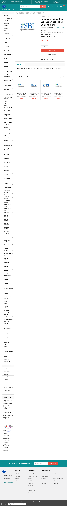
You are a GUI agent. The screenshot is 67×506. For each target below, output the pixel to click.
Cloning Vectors (7, 85)
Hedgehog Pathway (6, 173)
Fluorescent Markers (6, 155)
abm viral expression (8, 387)
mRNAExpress (7, 272)
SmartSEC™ (6, 330)
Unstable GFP (7, 354)
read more (5, 422)
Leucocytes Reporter (6, 228)
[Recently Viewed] (58, 6)
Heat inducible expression (7, 169)
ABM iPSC (6, 25)
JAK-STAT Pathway (6, 193)
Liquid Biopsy (6, 231)
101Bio (5, 382)
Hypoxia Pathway (7, 187)
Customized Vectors (6, 104)
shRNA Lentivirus (7, 328)
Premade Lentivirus (6, 307)
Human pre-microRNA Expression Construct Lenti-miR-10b (34, 93)
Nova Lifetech (7, 371)
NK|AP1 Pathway (7, 275)
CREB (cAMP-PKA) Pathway (8, 98)
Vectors (5, 356)
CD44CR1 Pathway (8, 71)
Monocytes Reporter (6, 269)
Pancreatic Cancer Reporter (8, 282)
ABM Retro (6, 30)
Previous (60, 77)
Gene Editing (6, 158)
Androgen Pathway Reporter (8, 43)
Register (52, 6)
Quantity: (43, 43)
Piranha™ (6, 298)
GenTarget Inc (7, 390)
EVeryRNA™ (6, 124)
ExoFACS (6, 127)
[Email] (45, 59)
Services (6, 325)
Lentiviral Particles (6, 220)
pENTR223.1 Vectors (8, 288)
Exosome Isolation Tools (8, 134)
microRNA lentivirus (8, 253)
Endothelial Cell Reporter (7, 115)
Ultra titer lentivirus (8, 351)
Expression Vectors (8, 145)
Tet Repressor (7, 349)
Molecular (6, 266)
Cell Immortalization (7, 79)
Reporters (6, 316)
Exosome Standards (8, 137)
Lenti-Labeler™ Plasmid (7, 205)
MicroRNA (6, 250)
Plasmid (5, 301)
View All (5, 393)
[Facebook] (42, 59)
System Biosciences (8, 376)
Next (63, 77)
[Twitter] (50, 59)
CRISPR (5, 101)
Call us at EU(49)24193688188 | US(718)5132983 (8, 482)
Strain (5, 340)
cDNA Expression (7, 74)
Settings (5, 504)
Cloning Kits (6, 83)
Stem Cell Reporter (6, 334)
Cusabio (5, 368)
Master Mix (6, 244)
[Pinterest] (53, 59)
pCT (4, 286)
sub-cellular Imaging (6, 343)
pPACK (5, 303)
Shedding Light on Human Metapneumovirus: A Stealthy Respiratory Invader (8, 404)
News (21, 9)
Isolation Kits (7, 190)
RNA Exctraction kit (8, 319)
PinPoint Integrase (8, 296)
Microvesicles (7, 255)
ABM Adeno (6, 23)
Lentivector (6, 212)
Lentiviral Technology (6, 224)
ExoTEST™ (6, 142)
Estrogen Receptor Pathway (8, 121)
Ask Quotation (6, 9)
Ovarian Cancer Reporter (7, 278)
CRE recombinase (8, 94)
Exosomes (6, 140)
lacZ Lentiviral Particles (7, 201)
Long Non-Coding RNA (7, 234)
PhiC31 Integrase (7, 291)
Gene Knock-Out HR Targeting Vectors (8, 161)
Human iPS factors (6, 184)
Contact (14, 9)
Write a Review (60, 27)
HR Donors (6, 181)
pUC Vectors (6, 310)
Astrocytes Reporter (6, 51)
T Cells (5, 346)
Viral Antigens (7, 359)
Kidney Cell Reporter (6, 197)
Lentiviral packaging (6, 216)
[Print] (47, 59)
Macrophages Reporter (7, 241)
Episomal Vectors (8, 118)
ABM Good (6, 379)
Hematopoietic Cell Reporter (7, 177)
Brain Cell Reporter (6, 65)
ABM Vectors (6, 33)
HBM (5, 385)
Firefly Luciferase (8, 152)
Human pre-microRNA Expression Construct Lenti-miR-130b (21, 93)
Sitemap (18, 480)
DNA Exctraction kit (8, 107)
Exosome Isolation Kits (8, 130)
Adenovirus (6, 35)
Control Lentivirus (8, 92)
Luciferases (6, 237)
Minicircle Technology (6, 259)
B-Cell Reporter (7, 54)
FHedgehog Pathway (6, 148)
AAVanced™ (6, 15)
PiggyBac (6, 293)
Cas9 (5, 68)
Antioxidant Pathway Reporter (8, 47)
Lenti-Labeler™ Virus (7, 209)
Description (20, 64)
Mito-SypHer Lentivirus (6, 263)
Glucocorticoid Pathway (7, 165)
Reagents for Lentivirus (7, 313)
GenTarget (6, 374)
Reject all (11, 504)
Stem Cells (6, 337)
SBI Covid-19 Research (6, 322)
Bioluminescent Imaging (7, 57)
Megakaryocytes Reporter (7, 247)
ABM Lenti (6, 28)
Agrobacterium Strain (7, 39)
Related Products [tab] (22, 77)
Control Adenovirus (6, 88)
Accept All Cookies (20, 504)
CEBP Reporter (7, 76)
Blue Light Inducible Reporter (8, 61)
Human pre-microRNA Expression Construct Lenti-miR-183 (46, 93)
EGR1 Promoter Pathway (7, 111)
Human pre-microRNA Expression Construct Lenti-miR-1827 (58, 93)
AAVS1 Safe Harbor (8, 18)
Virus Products (7, 361)
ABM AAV (6, 20)
